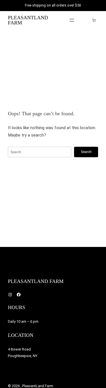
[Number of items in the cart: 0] (94, 20)
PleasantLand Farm (28, 20)
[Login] (85, 20)
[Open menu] (71, 20)
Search (86, 152)
